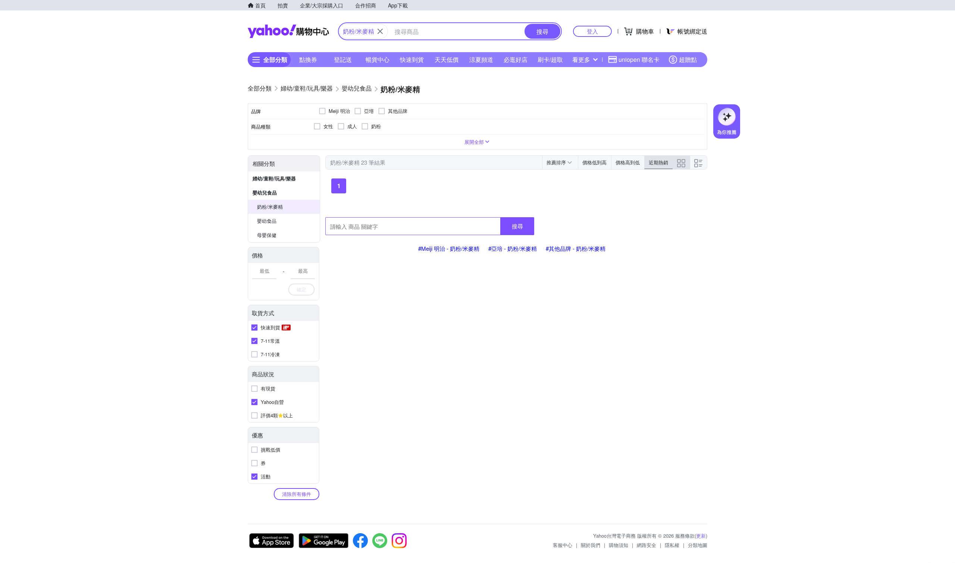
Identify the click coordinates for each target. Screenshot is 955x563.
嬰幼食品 (266, 220)
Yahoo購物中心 (288, 31)
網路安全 (646, 544)
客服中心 (562, 544)
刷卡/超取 (550, 59)
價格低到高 (594, 162)
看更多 (581, 59)
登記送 (343, 59)
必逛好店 (515, 59)
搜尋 (517, 226)
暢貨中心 (377, 59)
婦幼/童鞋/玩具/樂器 (274, 178)
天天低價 (446, 59)
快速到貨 (412, 59)
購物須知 (618, 544)
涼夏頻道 (481, 59)
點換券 (308, 59)
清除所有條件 (296, 493)
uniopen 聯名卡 (639, 59)
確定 (301, 289)
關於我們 (590, 544)
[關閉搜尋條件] (380, 31)
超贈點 (688, 59)
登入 (592, 31)
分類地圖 (697, 544)
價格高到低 (628, 162)
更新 (701, 535)
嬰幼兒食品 (265, 192)
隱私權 (672, 544)
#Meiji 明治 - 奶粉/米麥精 (448, 248)
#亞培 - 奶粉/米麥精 (512, 248)
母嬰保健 (266, 234)
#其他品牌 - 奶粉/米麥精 (575, 248)
